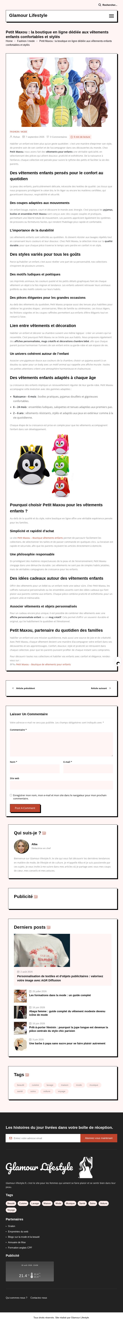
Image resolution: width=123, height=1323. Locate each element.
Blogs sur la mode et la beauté (24, 1236)
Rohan (16, 137)
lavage (50, 1085)
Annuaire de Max (17, 1242)
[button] (111, 16)
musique (94, 1085)
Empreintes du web (18, 1231)
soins (33, 1091)
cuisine (35, 1085)
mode (79, 1085)
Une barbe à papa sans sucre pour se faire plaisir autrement (67, 1043)
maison (64, 1085)
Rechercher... (109, 5)
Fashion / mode (26, 41)
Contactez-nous (38, 1297)
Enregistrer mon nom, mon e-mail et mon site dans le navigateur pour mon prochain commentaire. (60, 797)
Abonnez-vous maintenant (98, 1138)
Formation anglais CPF (20, 1247)
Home (9, 41)
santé (20, 1091)
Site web (14, 778)
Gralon (11, 1226)
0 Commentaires (58, 137)
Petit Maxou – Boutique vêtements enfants (40, 537)
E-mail (67, 762)
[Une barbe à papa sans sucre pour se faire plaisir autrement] (20, 1044)
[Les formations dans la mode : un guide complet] (20, 996)
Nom (13, 762)
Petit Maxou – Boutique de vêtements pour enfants (43, 664)
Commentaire (18, 730)
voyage (61, 1091)
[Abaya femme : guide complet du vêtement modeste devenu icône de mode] (20, 1012)
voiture (46, 1091)
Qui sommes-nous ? (16, 1297)
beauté (20, 1085)
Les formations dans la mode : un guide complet (60, 995)
